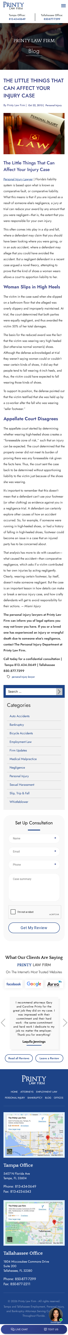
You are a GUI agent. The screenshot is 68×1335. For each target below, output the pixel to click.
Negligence (17, 767)
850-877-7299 (52, 19)
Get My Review (34, 928)
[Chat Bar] (34, 1329)
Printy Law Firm (16, 105)
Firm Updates (18, 750)
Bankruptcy (17, 724)
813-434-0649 (17, 19)
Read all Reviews (18, 1058)
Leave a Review (49, 1058)
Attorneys (26, 1091)
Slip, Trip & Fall (19, 793)
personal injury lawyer (23, 677)
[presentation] (34, 912)
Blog (48, 1097)
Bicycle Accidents (21, 733)
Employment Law (21, 742)
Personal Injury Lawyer (18, 179)
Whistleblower (19, 802)
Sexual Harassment (22, 784)
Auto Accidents (19, 716)
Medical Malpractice (23, 759)
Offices (58, 1097)
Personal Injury (54, 105)
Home (14, 1091)
